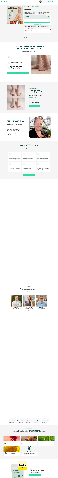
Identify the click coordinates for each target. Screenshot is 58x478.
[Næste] (21, 14)
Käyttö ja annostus (26, 37)
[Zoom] (21, 6)
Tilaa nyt (18, 72)
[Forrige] (8, 14)
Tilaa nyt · (37, 22)
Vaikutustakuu (30, 30)
